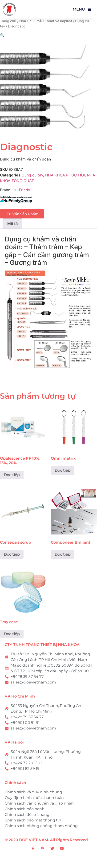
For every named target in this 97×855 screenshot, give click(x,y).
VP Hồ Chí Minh (20, 696)
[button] (2, 35)
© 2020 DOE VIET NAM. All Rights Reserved (46, 840)
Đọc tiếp (12, 475)
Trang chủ (8, 21)
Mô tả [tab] (12, 223)
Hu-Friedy (21, 189)
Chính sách (15, 782)
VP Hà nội (14, 742)
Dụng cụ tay (32, 175)
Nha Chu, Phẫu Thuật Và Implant (45, 21)
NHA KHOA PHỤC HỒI (65, 175)
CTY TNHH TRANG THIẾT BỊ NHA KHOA (42, 644)
